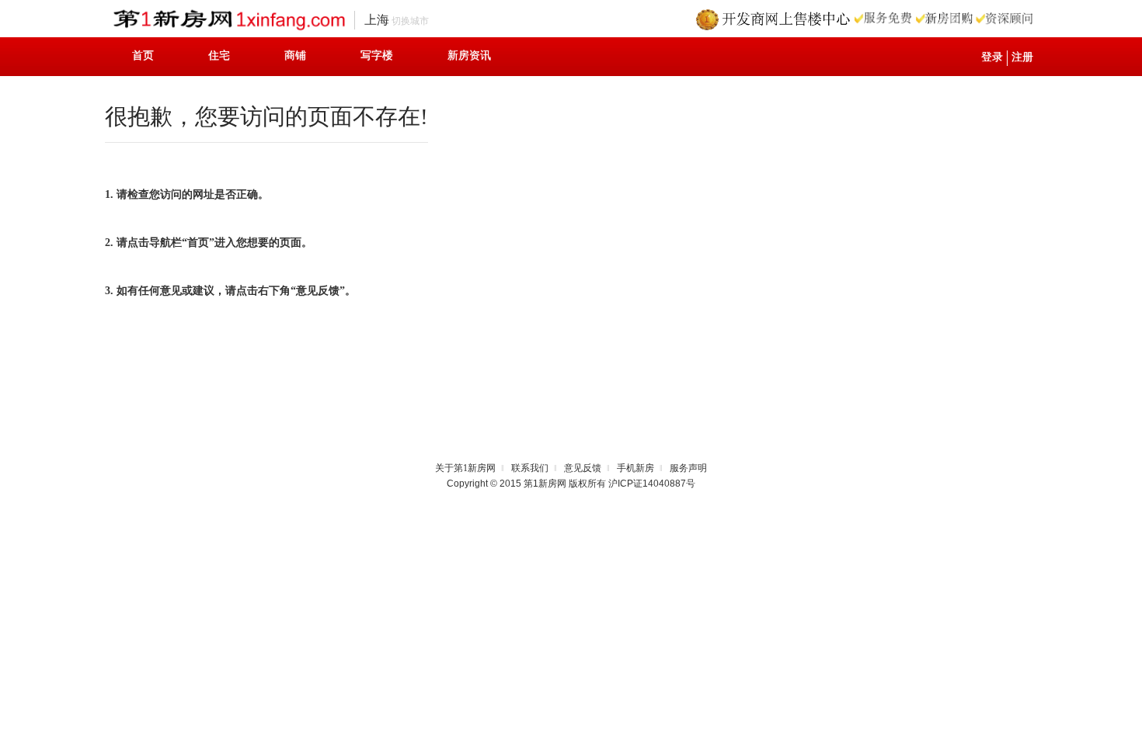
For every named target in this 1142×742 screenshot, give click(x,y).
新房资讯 (469, 55)
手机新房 (635, 468)
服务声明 (688, 468)
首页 (143, 55)
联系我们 (529, 468)
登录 (992, 57)
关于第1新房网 (465, 468)
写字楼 (376, 55)
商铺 (295, 55)
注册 (1022, 57)
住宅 (219, 55)
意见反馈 (582, 468)
